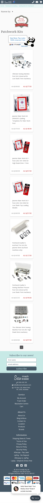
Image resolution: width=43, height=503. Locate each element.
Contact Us (21, 421)
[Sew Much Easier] (21, 377)
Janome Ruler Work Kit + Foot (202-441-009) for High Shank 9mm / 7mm (20, 160)
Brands (21, 429)
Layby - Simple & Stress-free (21, 461)
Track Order (21, 401)
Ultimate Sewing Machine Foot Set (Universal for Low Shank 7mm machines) (21, 76)
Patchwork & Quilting (11, 6)
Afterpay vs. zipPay (21, 458)
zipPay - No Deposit (21, 455)
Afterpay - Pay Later (21, 452)
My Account (21, 398)
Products (21, 427)
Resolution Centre (21, 404)
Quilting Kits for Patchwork (26, 6)
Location (21, 424)
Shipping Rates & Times (21, 438)
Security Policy (21, 450)
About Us (21, 415)
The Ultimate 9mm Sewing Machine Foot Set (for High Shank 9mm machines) (21, 329)
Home (2, 6)
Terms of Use (21, 441)
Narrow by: (6, 11)
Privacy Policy (21, 444)
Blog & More (21, 418)
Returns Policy (21, 447)
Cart (21, 406)
